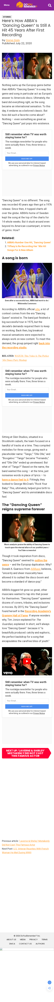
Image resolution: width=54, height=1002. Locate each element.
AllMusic (36, 568)
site (37, 309)
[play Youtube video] (27, 661)
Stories (7, 17)
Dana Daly (13, 40)
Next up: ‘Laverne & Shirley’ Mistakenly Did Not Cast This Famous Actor (25, 753)
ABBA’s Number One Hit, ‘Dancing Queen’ (29, 242)
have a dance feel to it (15, 479)
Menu (6, 5)
